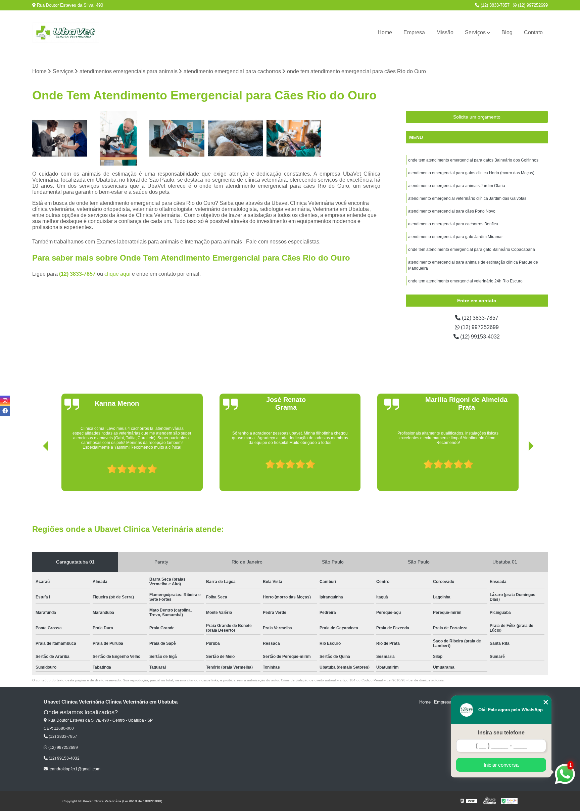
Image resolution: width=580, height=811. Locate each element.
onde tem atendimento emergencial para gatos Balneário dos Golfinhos (473, 160)
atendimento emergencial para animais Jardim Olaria (456, 185)
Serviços (475, 32)
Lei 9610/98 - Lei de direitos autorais (415, 680)
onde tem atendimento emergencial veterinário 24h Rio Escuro (465, 281)
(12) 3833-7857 (494, 5)
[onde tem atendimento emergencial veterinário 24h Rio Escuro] (59, 138)
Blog (507, 32)
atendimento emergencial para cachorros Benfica (453, 224)
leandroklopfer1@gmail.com (74, 769)
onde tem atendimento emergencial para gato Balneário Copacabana (471, 249)
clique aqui (117, 274)
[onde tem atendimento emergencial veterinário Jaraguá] (294, 138)
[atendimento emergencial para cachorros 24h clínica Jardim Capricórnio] (235, 138)
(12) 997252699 (532, 5)
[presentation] (36, 472)
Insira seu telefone (501, 732)
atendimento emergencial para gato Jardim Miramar (455, 236)
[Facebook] (5, 411)
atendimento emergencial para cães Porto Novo (451, 211)
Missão (444, 32)
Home (385, 32)
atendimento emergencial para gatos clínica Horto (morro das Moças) (471, 173)
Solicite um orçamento (476, 117)
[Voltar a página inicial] (65, 32)
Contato (533, 32)
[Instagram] (5, 401)
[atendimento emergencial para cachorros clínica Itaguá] (118, 138)
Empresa (414, 32)
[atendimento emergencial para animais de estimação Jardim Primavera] (176, 138)
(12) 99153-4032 (479, 337)
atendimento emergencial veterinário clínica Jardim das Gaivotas (467, 198)
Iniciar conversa (501, 765)
